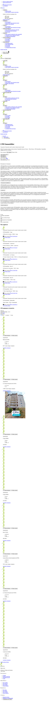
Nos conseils (7, 31)
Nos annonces (8, 21)
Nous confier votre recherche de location (13, 27)
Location (7, 315)
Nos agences (7, 46)
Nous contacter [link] (3, 152)
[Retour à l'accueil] (2, 7)
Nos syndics (5, 684)
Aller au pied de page (7, 2)
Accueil (4, 135)
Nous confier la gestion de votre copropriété (13, 34)
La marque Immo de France (10, 47)
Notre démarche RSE (9, 44)
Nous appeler (9, 152)
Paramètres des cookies (7, 699)
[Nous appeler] (7, 158)
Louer (4, 678)
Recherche (2, 314)
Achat (11, 315)
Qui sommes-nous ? (9, 43)
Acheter (4, 675)
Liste (4, 312)
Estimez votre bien (6, 676)
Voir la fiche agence (6, 237)
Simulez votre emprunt (9, 24)
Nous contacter (6, 693)
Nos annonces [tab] (3, 157)
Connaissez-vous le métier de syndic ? (12, 35)
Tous (3, 315)
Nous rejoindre (5, 685)
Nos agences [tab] (3, 155)
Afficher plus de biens (4, 662)
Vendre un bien (8, 11)
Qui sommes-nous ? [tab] (4, 154)
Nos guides (7, 39)
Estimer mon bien (6, 19)
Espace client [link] (14, 152)
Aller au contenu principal (8, 1)
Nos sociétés (7, 45)
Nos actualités (8, 38)
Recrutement (5, 5)
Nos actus (5, 689)
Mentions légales (6, 697)
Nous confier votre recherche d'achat (12, 23)
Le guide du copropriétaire (10, 36)
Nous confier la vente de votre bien (11, 12)
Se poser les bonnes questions (10, 30)
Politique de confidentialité (8, 698)
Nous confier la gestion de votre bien (12, 29)
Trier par (2, 310)
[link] (6, 52)
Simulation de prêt (6, 677)
